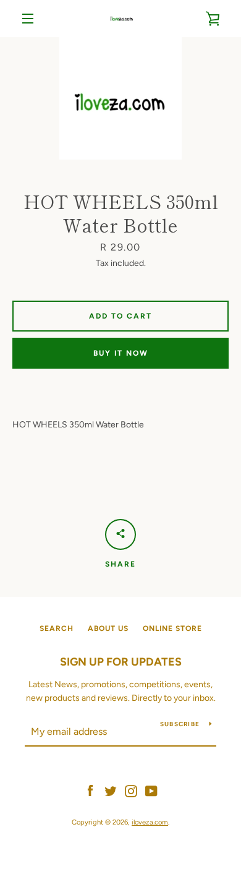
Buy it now (120, 353)
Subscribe (180, 724)
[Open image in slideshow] (120, 98)
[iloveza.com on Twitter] (110, 790)
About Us (108, 628)
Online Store (172, 628)
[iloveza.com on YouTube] (151, 790)
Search (57, 628)
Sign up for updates (121, 662)
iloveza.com (150, 822)
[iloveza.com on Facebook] (90, 790)
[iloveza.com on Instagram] (131, 790)
